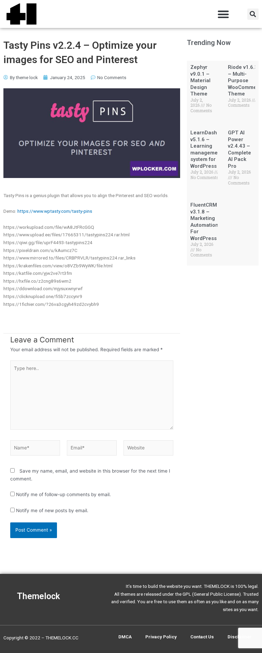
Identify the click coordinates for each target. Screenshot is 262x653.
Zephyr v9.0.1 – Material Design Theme (200, 80)
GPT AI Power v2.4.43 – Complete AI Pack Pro (239, 149)
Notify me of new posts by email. (52, 510)
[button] (224, 14)
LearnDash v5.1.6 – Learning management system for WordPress (206, 149)
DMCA (125, 636)
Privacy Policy (161, 636)
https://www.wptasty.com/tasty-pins (54, 211)
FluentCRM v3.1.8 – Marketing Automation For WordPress (204, 221)
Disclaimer (240, 636)
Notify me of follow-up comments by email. (63, 494)
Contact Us (202, 636)
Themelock (38, 596)
